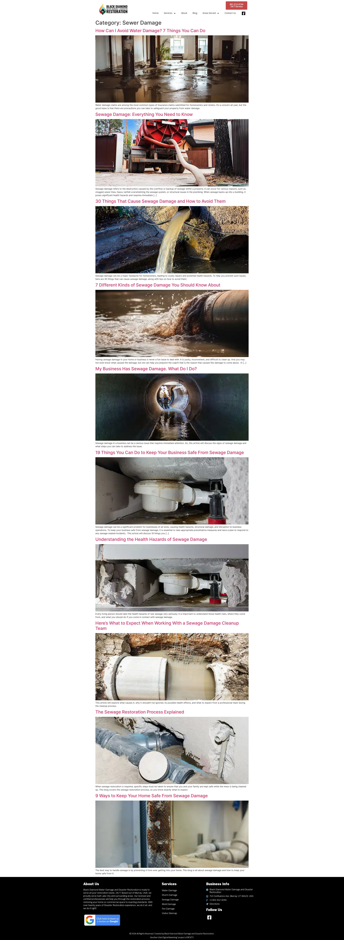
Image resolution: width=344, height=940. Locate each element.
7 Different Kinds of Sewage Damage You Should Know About (157, 285)
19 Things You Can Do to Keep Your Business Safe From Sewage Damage (169, 452)
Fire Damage (168, 909)
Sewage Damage (170, 900)
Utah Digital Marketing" (168, 938)
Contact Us (230, 13)
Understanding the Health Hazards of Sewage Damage (151, 539)
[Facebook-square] (243, 13)
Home (155, 13)
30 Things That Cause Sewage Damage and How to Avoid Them (160, 201)
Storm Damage (169, 895)
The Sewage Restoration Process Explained (139, 712)
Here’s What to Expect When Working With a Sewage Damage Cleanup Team (167, 625)
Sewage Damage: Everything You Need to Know (144, 114)
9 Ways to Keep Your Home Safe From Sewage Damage (151, 795)
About (184, 13)
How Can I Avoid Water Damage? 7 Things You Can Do (150, 30)
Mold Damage (169, 904)
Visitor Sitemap (169, 913)
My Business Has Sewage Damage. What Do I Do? (146, 368)
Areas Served (209, 13)
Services (168, 13)
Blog (195, 13)
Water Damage (169, 891)
